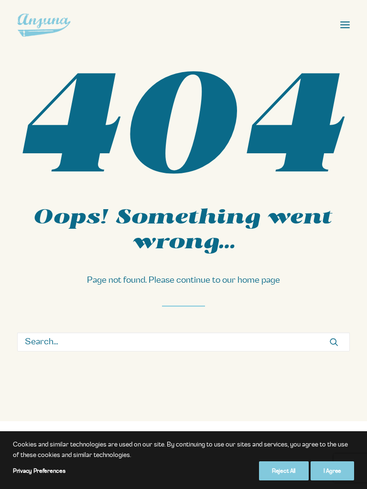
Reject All (284, 471)
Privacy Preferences (39, 471)
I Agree (332, 471)
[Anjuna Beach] (44, 25)
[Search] (183, 341)
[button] (345, 25)
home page (258, 280)
